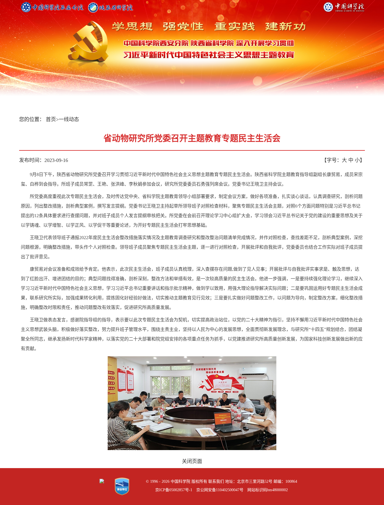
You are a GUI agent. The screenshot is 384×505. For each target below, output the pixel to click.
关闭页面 (192, 461)
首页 (51, 119)
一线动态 (69, 119)
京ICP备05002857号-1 (173, 490)
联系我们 (216, 481)
